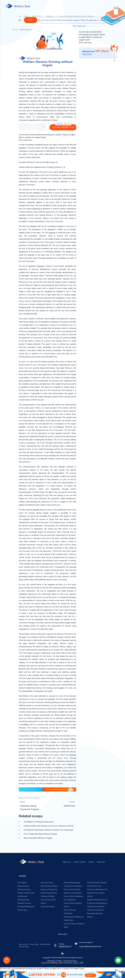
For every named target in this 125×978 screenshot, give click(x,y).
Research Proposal (24, 903)
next (72, 802)
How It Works (79, 862)
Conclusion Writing (47, 896)
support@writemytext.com (90, 946)
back (23, 802)
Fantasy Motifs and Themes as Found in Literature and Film (49, 826)
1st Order (63, 124)
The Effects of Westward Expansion (39, 822)
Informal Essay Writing (49, 893)
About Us (67, 862)
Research (36, 798)
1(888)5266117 (25, 29)
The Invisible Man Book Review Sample (40, 834)
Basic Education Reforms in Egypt (38, 838)
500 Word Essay (23, 900)
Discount (101, 862)
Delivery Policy (45, 944)
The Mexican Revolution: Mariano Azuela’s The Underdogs (48, 830)
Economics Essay (47, 883)
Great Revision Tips (94, 886)
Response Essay (23, 886)
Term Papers (22, 883)
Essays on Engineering (49, 889)
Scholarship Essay (24, 889)
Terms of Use (23, 944)
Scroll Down (114, 53)
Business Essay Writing (49, 886)
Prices (91, 862)
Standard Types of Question (97, 883)
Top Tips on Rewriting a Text (97, 889)
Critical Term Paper (47, 906)
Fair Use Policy (24, 946)
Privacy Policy (34, 944)
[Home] (31, 863)
